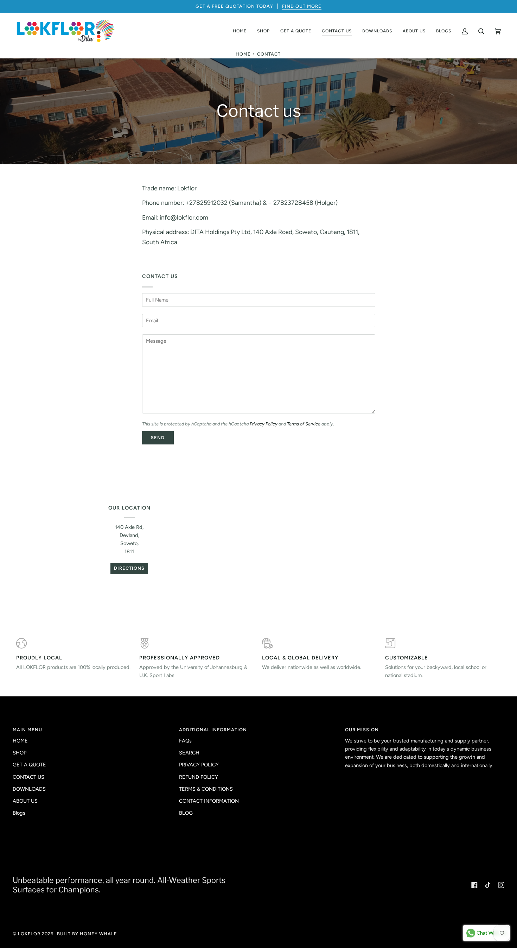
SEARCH (189, 753)
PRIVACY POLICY (199, 764)
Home (243, 54)
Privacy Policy (263, 423)
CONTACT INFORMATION (209, 801)
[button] (263, 31)
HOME (20, 741)
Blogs (19, 813)
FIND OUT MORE (301, 6)
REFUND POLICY (198, 777)
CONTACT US (28, 777)
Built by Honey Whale (87, 933)
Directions (129, 568)
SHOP (19, 753)
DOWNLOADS (29, 789)
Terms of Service (303, 423)
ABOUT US (25, 801)
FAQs (185, 741)
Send (158, 437)
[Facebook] (474, 885)
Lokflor (29, 933)
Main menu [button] (27, 729)
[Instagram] (501, 885)
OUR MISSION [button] (362, 729)
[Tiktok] (488, 885)
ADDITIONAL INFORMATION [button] (213, 729)
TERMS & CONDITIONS (206, 789)
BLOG (186, 813)
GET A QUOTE (29, 764)
